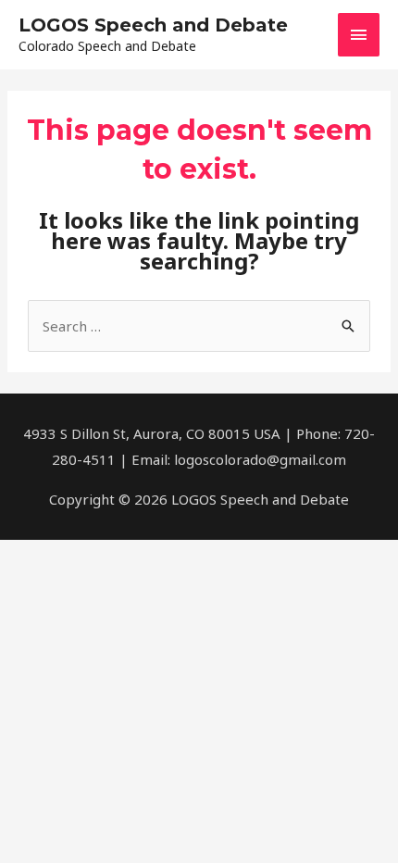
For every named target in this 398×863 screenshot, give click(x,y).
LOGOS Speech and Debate (153, 25)
